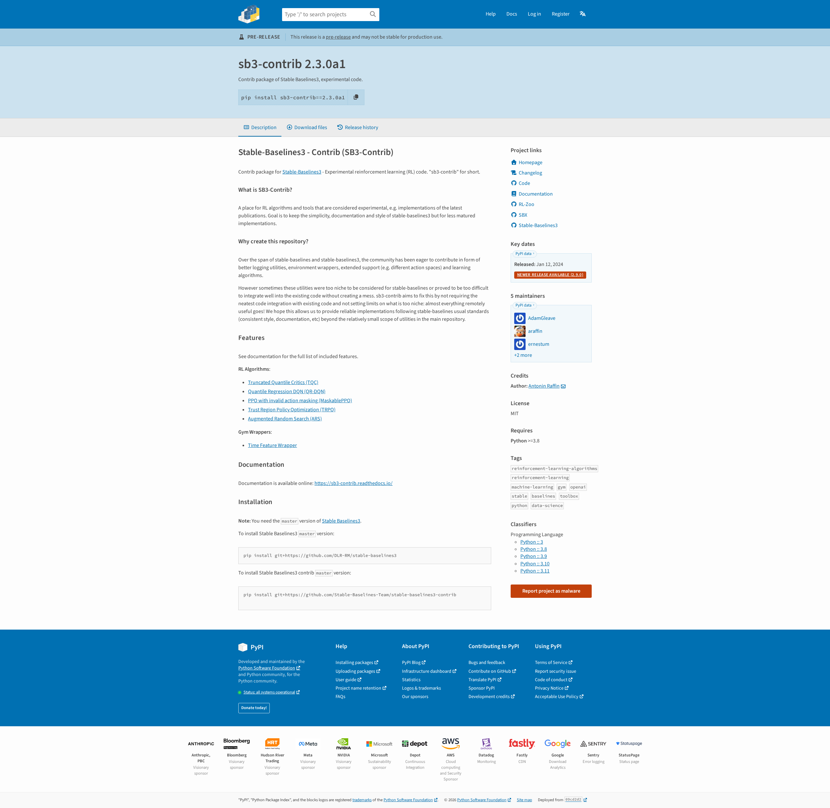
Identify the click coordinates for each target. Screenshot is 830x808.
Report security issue (555, 671)
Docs (511, 14)
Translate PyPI (482, 679)
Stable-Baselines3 (301, 171)
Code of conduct (551, 679)
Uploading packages (355, 671)
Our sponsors (415, 696)
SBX (523, 215)
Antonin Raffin (544, 386)
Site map (524, 800)
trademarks (362, 800)
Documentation (536, 194)
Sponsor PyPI (481, 688)
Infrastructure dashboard (426, 671)
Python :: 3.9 (533, 556)
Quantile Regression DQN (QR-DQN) (287, 391)
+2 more (523, 355)
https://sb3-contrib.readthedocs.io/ (353, 483)
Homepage (530, 162)
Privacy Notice (549, 688)
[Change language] (583, 14)
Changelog (530, 172)
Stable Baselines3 (341, 521)
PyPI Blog (411, 662)
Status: (269, 692)
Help (491, 14)
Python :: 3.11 (535, 570)
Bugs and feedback (486, 662)
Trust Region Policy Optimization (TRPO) (292, 409)
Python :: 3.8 (533, 549)
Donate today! (254, 708)
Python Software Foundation (266, 668)
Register (561, 14)
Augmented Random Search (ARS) (285, 418)
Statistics (411, 679)
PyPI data (523, 254)
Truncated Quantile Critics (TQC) (283, 382)
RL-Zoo (526, 204)
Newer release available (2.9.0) (550, 275)
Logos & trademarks (421, 688)
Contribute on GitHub (489, 671)
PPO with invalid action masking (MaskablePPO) (300, 400)
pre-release (338, 37)
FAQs (340, 696)
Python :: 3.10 (535, 563)
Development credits (489, 696)
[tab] (259, 127)
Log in (534, 14)
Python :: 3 (531, 542)
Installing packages (354, 662)
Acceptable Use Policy (556, 696)
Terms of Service (551, 662)
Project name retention (358, 688)
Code (524, 183)
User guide (346, 679)
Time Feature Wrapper (272, 445)
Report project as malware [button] (551, 591)
